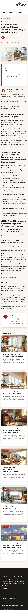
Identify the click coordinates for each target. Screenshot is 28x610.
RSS (22, 605)
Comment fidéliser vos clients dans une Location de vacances (10, 469)
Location (5, 12)
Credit (11, 12)
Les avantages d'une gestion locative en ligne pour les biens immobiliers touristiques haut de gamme (14, 74)
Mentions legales (16, 605)
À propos (4, 605)
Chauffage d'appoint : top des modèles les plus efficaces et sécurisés (11, 430)
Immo (3, 9)
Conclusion (8, 83)
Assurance (18, 12)
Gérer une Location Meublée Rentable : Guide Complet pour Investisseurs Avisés (13, 545)
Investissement (11, 9)
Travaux (20, 9)
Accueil (3, 18)
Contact (9, 605)
